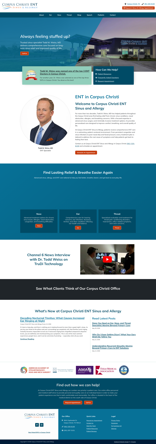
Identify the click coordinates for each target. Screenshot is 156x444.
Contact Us (89, 423)
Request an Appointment (94, 420)
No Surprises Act (116, 426)
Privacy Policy (115, 420)
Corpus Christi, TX (133, 4)
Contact (113, 15)
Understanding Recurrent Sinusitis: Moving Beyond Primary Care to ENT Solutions (112, 347)
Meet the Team (91, 426)
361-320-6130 (149, 4)
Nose (59, 15)
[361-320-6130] (142, 4)
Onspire (133, 442)
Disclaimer (114, 423)
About (41, 15)
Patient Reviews (91, 431)
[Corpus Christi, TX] (125, 4)
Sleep (79, 15)
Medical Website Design (121, 442)
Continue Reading (27, 339)
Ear (50, 15)
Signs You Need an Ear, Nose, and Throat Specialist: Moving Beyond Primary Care (111, 324)
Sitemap (113, 428)
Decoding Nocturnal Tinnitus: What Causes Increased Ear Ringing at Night (52, 319)
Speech (89, 15)
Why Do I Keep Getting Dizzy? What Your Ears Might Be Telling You (114, 335)
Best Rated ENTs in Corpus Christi (39, 432)
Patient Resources (92, 428)
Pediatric (101, 15)
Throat (69, 15)
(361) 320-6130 (69, 426)
